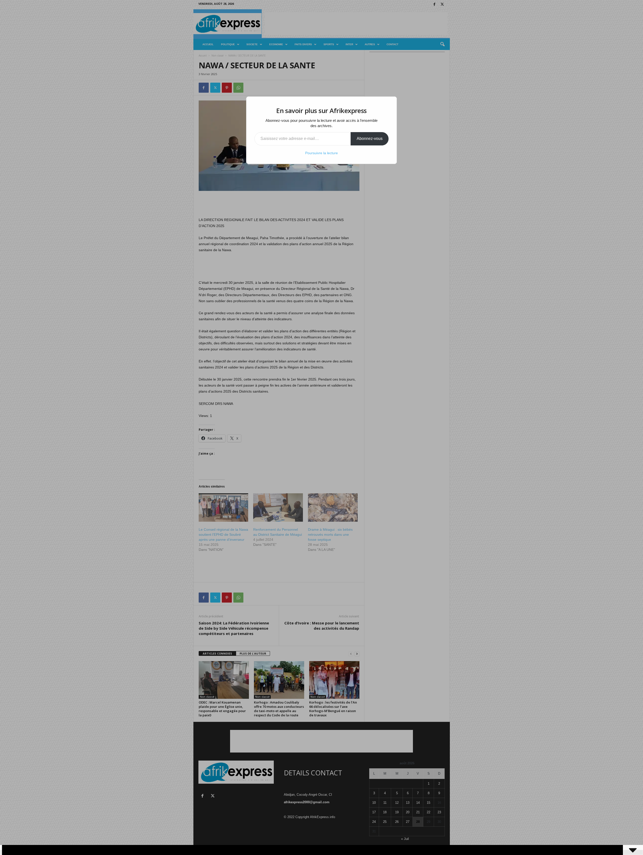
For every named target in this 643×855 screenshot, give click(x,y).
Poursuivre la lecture (321, 153)
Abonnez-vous (370, 138)
